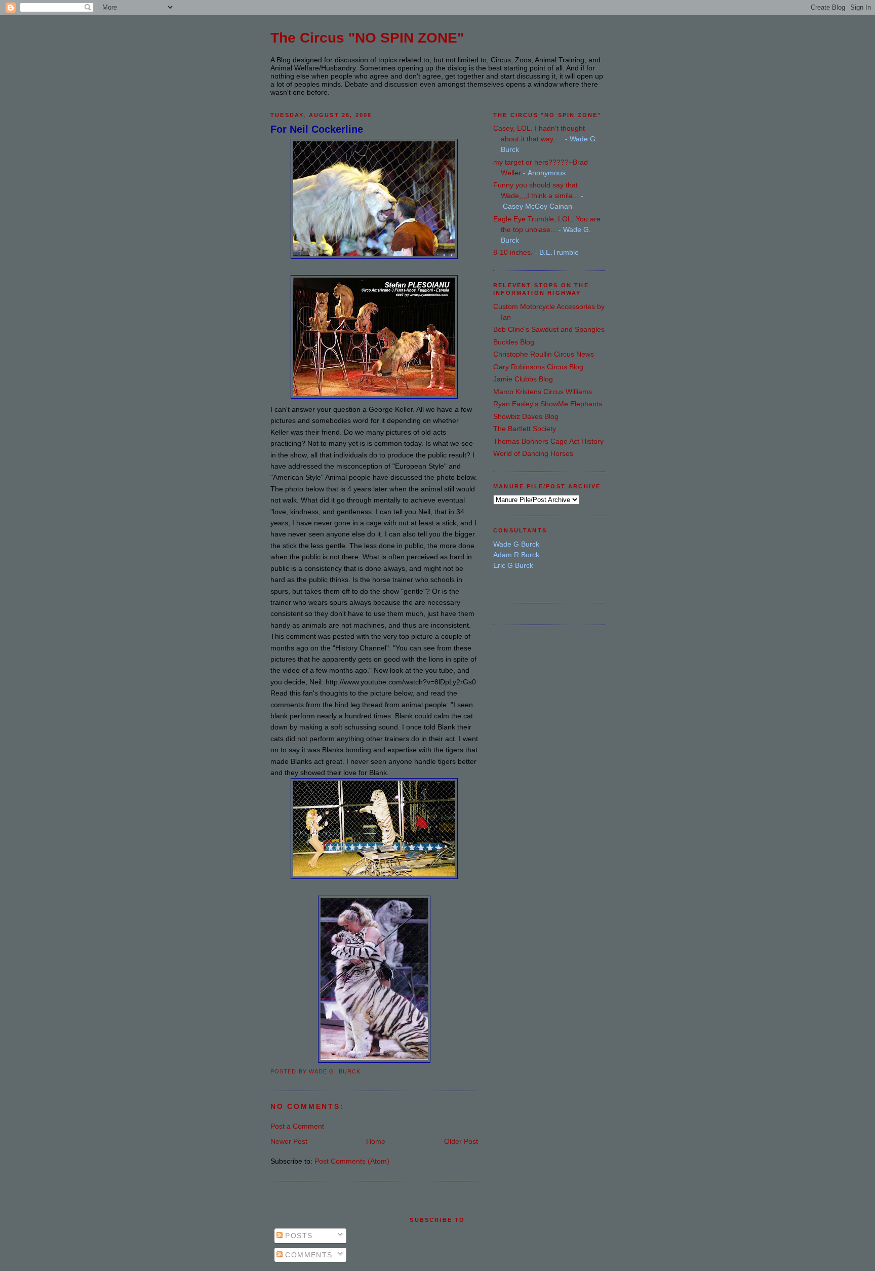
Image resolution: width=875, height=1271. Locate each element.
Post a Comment (297, 1126)
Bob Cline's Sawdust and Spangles (549, 329)
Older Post (461, 1141)
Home (375, 1141)
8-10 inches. (513, 252)
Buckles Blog (513, 342)
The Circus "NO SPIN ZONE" (367, 38)
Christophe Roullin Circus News (543, 354)
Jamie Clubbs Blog (523, 379)
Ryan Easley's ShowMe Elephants (547, 404)
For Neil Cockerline (316, 129)
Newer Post (288, 1141)
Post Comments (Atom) (351, 1161)
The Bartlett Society (524, 429)
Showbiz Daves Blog (526, 416)
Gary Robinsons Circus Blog (538, 367)
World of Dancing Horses (533, 453)
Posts (297, 1235)
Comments (308, 1255)
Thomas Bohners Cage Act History (548, 441)
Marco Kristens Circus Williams (542, 392)
